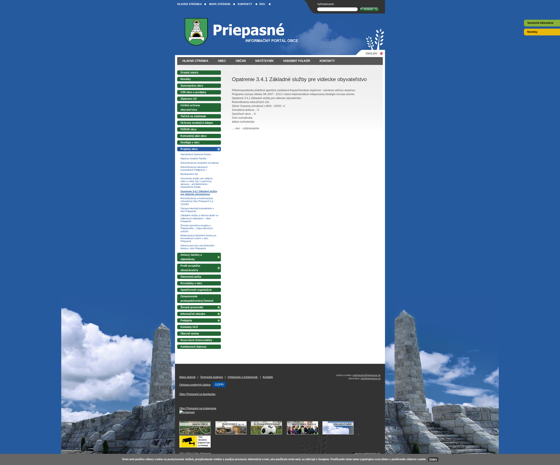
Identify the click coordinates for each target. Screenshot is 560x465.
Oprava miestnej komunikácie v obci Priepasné (197, 209)
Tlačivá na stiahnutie (193, 116)
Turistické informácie (540, 22)
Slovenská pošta (190, 276)
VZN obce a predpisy (193, 92)
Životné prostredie (191, 307)
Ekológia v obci (189, 142)
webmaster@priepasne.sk (367, 375)
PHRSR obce (188, 129)
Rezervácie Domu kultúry (196, 340)
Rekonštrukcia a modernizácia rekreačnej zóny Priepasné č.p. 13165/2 (197, 201)
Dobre (433, 459)
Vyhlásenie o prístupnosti (243, 377)
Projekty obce (189, 149)
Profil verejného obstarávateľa (190, 268)
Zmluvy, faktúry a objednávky (191, 257)
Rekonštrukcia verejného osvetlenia (199, 163)
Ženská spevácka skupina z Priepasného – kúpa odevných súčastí (196, 228)
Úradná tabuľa (189, 72)
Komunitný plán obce (193, 136)
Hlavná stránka (189, 4)
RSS (262, 4)
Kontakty (245, 4)
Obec (222, 61)
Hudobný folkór (296, 61)
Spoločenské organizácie (196, 289)
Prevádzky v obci (191, 283)
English (371, 53)
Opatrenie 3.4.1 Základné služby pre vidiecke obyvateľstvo (198, 192)
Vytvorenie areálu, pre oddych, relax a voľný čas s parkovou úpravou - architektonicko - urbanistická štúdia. (196, 182)
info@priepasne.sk (371, 378)
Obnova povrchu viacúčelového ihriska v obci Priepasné (197, 247)
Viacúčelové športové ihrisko (195, 154)
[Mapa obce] (197, 433)
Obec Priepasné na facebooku (197, 394)
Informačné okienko (192, 313)
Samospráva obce (191, 85)
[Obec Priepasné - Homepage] (245, 31)
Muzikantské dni (189, 174)
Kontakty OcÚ (189, 327)
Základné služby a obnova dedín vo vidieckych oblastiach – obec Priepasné (199, 218)
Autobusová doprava (193, 346)
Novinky (532, 31)
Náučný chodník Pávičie (193, 158)
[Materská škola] (304, 433)
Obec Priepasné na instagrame (197, 408)
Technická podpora (211, 377)
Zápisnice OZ (188, 98)
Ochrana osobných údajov (196, 122)
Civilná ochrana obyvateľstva (190, 107)
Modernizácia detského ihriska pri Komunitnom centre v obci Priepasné (198, 238)
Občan (241, 61)
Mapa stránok (220, 4)
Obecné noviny (189, 333)
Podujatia (186, 320)
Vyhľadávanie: (325, 4)
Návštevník (264, 61)
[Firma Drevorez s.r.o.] (233, 433)
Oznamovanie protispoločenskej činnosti (196, 298)
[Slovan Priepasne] (268, 433)
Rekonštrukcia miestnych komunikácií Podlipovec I (194, 168)
